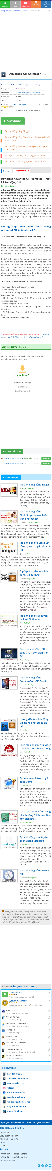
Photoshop (41, 607)
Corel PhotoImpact (16, 1092)
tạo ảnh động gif (15, 337)
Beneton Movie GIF (28, 610)
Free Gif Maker (15, 992)
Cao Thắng (25, 660)
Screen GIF (24, 881)
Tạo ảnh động (34, 85)
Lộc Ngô (31, 685)
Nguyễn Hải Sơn (27, 844)
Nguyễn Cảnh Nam (28, 488)
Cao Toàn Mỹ (26, 822)
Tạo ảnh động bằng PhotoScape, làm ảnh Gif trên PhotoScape (34, 515)
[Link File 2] (22, 386)
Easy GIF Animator (14, 1049)
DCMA (2, 1142)
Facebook (39, 1165)
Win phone (26, 6)
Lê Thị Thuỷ (26, 553)
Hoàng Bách (32, 878)
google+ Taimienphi (42, 1165)
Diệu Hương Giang (7, 186)
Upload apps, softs (8, 1160)
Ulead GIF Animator (16, 1097)
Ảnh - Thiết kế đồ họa (19, 85)
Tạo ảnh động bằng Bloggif (17, 131)
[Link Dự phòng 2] (22, 391)
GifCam (10, 1088)
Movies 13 (10, 1030)
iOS (15, 6)
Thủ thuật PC (46, 5)
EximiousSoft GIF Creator (31, 688)
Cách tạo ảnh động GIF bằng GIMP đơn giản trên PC (34, 652)
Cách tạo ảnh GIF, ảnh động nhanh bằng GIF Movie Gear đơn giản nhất (35, 815)
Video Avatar (11, 1036)
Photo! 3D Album (15, 1111)
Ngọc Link (31, 578)
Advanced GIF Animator (18, 1078)
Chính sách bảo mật (9, 1139)
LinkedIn (50, 1165)
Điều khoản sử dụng (9, 1136)
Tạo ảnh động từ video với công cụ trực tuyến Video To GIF (35, 546)
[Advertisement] (26, 44)
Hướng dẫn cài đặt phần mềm (13, 1153)
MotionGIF (10, 1010)
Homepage (36, 92)
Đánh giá (6, 171)
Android (5, 6)
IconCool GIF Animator (16, 1042)
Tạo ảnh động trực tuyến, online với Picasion (25, 161)
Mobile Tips (36, 5)
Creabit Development (23, 92)
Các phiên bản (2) (22, 170)
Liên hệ (3, 1145)
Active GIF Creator (14, 1055)
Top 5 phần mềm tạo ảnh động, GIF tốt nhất (25, 155)
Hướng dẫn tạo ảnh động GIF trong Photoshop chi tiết (34, 723)
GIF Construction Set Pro (18, 1102)
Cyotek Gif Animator (18, 1000)
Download (5, 85)
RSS (46, 1165)
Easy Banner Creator (16, 1106)
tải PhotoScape (32, 525)
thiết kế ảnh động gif (33, 337)
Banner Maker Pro (15, 1083)
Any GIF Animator (13, 1017)
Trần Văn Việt (26, 785)
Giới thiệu (4, 1132)
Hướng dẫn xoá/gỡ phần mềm (13, 1157)
